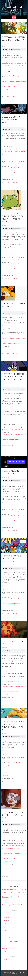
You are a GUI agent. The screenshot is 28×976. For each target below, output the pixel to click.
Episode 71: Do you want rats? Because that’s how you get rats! (13, 815)
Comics (3, 914)
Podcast (3, 930)
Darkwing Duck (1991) (6, 917)
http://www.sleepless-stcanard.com (12, 86)
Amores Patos (4, 948)
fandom (14, 937)
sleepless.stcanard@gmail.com (17, 76)
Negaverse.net (4, 959)
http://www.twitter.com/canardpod (13, 681)
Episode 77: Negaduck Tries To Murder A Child (11, 900)
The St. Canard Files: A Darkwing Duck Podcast (11, 945)
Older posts (5, 876)
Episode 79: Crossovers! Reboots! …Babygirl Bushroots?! (11, 120)
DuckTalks (4, 951)
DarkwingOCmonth (5, 937)
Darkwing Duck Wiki (5, 962)
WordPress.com (14, 973)
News (3, 927)
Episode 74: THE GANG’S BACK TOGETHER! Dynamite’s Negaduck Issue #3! (13, 559)
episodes (11, 937)
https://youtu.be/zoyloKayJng (11, 96)
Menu (15, 17)
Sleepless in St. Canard (14, 8)
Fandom (3, 923)
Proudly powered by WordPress (10, 972)
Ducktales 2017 (5, 920)
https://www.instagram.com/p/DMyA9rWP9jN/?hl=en (13, 151)
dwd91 (9, 937)
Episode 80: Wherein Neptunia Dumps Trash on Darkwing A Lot (13, 40)
